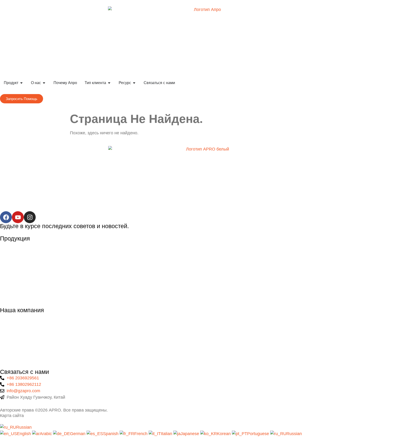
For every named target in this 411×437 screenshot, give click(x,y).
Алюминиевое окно (19, 244)
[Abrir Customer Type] (109, 83)
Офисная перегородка (22, 284)
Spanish (111, 433)
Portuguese (258, 433)
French (141, 433)
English (24, 433)
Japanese (190, 433)
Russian (24, 427)
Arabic (46, 433)
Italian (167, 433)
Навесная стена (16, 293)
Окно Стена (11, 264)
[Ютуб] (18, 217)
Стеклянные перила (20, 274)
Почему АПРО (14, 326)
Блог (5, 355)
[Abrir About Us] (44, 83)
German (78, 433)
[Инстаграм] (30, 217)
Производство (14, 336)
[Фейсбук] (6, 217)
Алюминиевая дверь (20, 254)
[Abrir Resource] (134, 83)
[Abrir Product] (21, 83)
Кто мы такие (13, 316)
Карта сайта (12, 415)
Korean (224, 433)
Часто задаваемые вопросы (28, 345)
